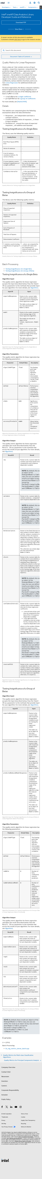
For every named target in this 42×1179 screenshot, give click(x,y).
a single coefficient (24, 97)
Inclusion (4, 1095)
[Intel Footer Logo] (5, 1160)
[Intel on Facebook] (2, 1107)
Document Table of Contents (20, 57)
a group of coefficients (28, 99)
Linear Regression (11, 83)
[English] (34, 2)
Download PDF (21, 22)
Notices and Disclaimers (15, 1138)
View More (18, 29)
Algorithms (34, 288)
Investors (4, 1081)
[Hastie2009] (22, 102)
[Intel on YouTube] (16, 1107)
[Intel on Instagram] (20, 1107)
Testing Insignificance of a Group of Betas (19, 271)
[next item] (41, 7)
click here (17, 39)
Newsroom (5, 1077)
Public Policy (5, 1099)
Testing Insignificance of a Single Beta (18, 269)
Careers (4, 1086)
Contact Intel (5, 1072)
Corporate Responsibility (10, 1090)
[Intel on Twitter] (6, 1107)
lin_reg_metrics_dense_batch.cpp (17, 1049)
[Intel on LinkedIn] (11, 1107)
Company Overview (8, 1067)
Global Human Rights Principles (23, 1141)
